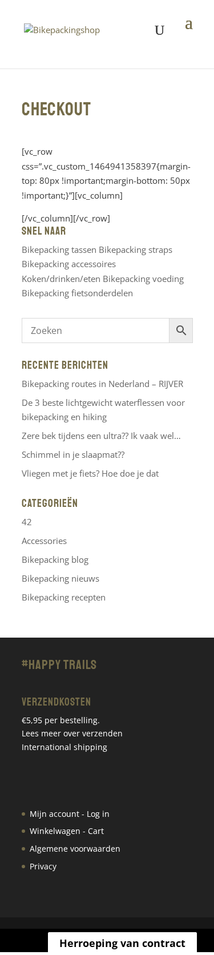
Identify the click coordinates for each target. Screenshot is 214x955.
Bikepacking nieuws (60, 578)
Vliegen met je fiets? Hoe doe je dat (90, 473)
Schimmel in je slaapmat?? (73, 454)
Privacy (43, 866)
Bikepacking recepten (64, 597)
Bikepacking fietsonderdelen (77, 293)
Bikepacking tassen (59, 249)
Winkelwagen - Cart (67, 830)
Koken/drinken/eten (61, 278)
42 (27, 521)
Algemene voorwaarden (75, 848)
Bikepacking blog (55, 559)
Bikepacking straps (135, 249)
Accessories (44, 540)
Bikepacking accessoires (69, 263)
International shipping (64, 747)
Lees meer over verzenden (72, 733)
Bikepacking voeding (143, 278)
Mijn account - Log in (70, 813)
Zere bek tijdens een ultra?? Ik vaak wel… (101, 435)
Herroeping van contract (122, 943)
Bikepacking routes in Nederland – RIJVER (102, 383)
